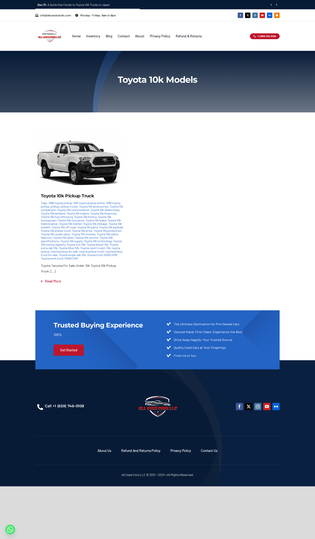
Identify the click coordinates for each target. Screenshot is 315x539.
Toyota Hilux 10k (69, 248)
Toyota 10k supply (71, 241)
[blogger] (277, 15)
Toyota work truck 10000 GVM (59, 258)
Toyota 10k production (108, 230)
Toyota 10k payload (111, 227)
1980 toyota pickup (60, 203)
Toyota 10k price (82, 230)
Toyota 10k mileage (95, 223)
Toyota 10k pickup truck (56, 230)
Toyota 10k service (86, 237)
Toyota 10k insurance (71, 220)
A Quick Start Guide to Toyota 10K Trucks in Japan (74, 4)
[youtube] (262, 15)
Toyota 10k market (70, 223)
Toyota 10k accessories (93, 206)
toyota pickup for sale (64, 251)
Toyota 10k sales (63, 237)
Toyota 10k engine (77, 213)
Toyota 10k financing (103, 213)
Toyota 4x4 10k (76, 244)
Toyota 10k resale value (55, 234)
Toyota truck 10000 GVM (102, 255)
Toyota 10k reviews (83, 234)
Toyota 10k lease (95, 220)
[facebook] (240, 15)
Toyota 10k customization (73, 210)
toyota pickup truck (91, 251)
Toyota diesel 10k (97, 244)
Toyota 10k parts (87, 227)
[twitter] (247, 15)
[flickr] (269, 15)
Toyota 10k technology (98, 241)
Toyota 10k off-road (64, 227)
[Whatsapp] (10, 529)
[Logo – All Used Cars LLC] (49, 27)
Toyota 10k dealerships (105, 210)
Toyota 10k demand (53, 213)
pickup (55, 206)
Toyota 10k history (85, 216)
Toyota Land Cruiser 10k (95, 248)
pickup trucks (69, 206)
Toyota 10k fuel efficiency (57, 216)
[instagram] (255, 15)
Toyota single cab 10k (72, 255)
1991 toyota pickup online (89, 203)
